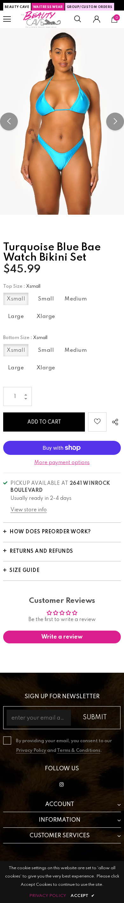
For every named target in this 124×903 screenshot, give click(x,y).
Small (46, 299)
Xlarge (46, 316)
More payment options (62, 462)
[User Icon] (96, 19)
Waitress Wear (48, 7)
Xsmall (16, 299)
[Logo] (41, 19)
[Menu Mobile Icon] (7, 19)
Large (16, 316)
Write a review (62, 637)
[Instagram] (61, 784)
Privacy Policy (31, 750)
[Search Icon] (77, 19)
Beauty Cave (17, 7)
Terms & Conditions (78, 750)
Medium (76, 299)
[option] (62, 121)
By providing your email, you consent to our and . (64, 746)
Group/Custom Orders (90, 7)
